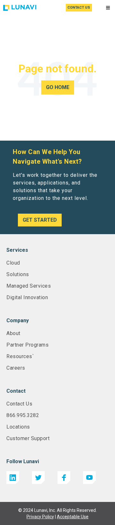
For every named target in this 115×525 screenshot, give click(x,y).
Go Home (57, 87)
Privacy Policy (40, 516)
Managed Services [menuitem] (28, 286)
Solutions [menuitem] (17, 274)
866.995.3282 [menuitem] (22, 415)
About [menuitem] (13, 333)
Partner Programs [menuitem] (27, 345)
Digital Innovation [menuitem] (27, 297)
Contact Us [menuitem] (19, 404)
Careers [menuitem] (15, 368)
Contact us (78, 7)
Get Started (40, 220)
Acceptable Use (72, 516)
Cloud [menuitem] (13, 263)
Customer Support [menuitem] (28, 438)
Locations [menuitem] (18, 427)
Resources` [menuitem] (20, 356)
